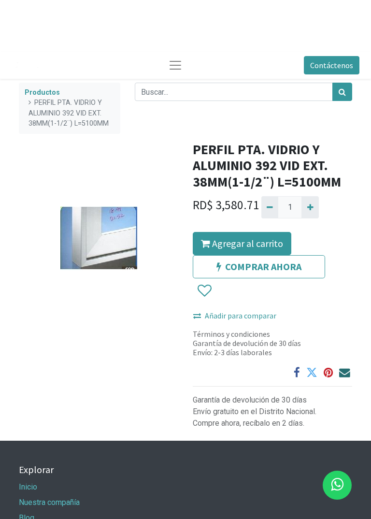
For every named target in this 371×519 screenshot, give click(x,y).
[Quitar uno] (269, 207)
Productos (42, 92)
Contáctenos (331, 65)
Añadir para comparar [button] (240, 315)
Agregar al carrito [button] (246, 243)
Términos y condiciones (231, 334)
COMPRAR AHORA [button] (263, 266)
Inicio (28, 486)
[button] (204, 291)
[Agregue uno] (309, 207)
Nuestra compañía (49, 502)
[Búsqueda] (342, 92)
